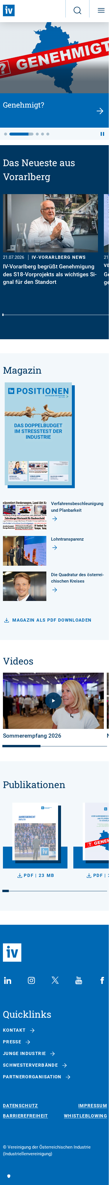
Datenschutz (20, 1106)
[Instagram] (31, 980)
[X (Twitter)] (55, 980)
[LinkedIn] (7, 980)
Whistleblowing (85, 1116)
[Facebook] (102, 980)
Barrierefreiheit (25, 1116)
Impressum (92, 1106)
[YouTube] (78, 980)
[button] (5, 134)
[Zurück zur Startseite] (9, 10)
